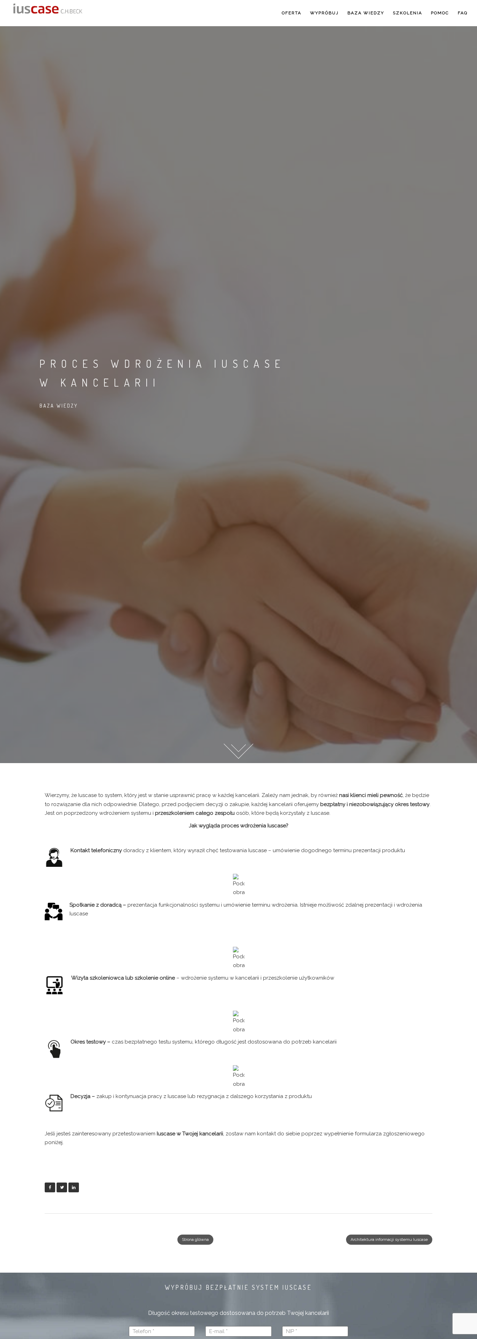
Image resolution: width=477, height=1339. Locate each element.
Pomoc (440, 12)
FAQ (463, 12)
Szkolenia (407, 12)
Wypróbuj (324, 12)
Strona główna (195, 1239)
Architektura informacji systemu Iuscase (389, 1239)
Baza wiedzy (365, 12)
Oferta (291, 12)
